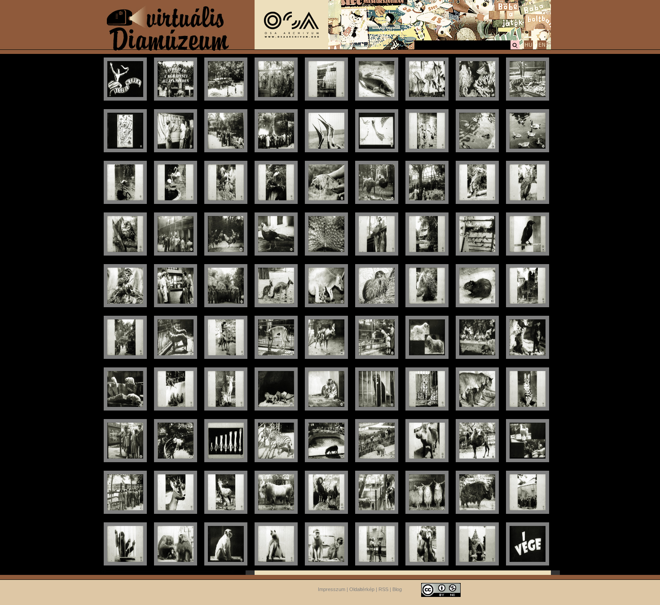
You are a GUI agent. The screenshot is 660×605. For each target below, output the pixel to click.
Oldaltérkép (361, 589)
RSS (383, 589)
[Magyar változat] (528, 48)
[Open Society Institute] (291, 47)
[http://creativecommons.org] (441, 589)
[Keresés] (514, 48)
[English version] (541, 48)
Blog (397, 589)
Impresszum (331, 589)
